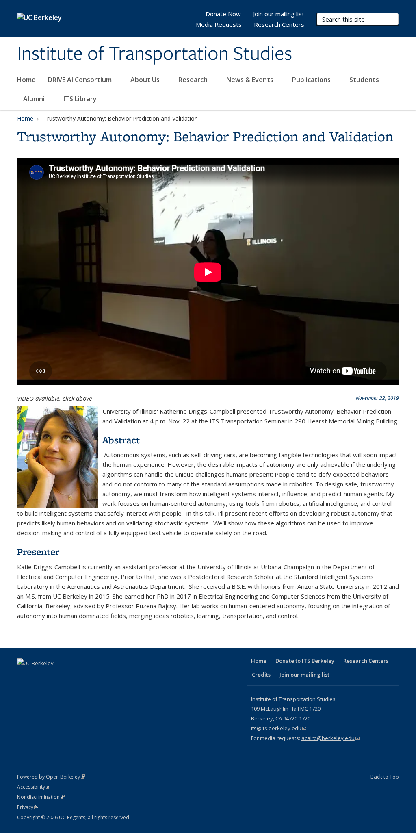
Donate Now (223, 14)
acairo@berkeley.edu (330, 738)
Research (193, 79)
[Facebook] (24, 677)
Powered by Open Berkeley (51, 776)
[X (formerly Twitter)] (40, 677)
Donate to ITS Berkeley (304, 660)
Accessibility (33, 786)
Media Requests (219, 24)
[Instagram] (87, 677)
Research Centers (279, 24)
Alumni (34, 98)
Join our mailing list (278, 14)
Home (26, 79)
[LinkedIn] (56, 677)
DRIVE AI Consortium (80, 79)
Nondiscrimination (41, 797)
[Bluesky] (103, 677)
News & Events (250, 79)
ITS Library (80, 98)
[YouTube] (72, 677)
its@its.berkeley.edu (278, 728)
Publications (312, 79)
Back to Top (384, 776)
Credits (261, 674)
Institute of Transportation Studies (154, 54)
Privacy (27, 807)
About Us (145, 79)
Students (365, 79)
